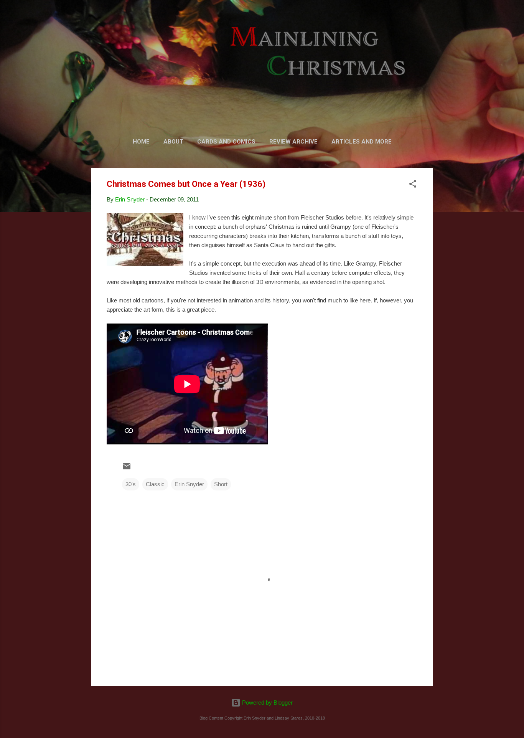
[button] (412, 185)
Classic (155, 484)
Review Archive (293, 141)
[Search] (428, 21)
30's (130, 484)
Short (220, 484)
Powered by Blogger (267, 702)
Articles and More (361, 141)
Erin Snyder (189, 484)
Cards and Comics (226, 141)
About (173, 141)
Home (141, 141)
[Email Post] (126, 469)
